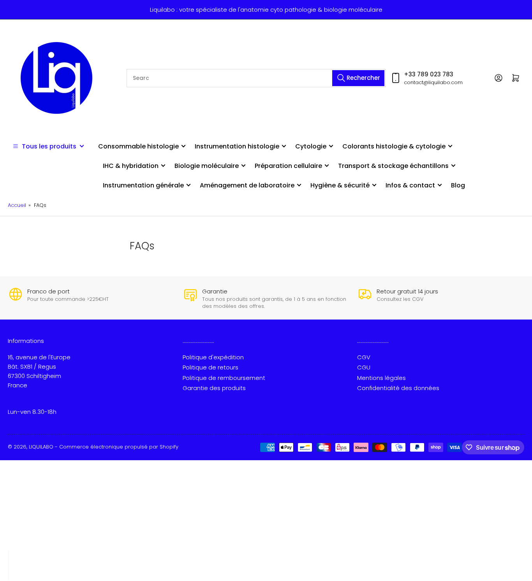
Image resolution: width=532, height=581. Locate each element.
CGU (363, 367)
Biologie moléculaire (206, 165)
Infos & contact (410, 185)
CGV (363, 357)
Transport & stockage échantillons (393, 165)
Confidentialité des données (398, 388)
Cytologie (310, 146)
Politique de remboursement (224, 378)
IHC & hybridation (131, 165)
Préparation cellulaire (288, 165)
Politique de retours (210, 367)
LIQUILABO (41, 446)
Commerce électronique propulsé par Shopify (118, 446)
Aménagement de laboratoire (247, 185)
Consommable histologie (138, 146)
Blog (458, 185)
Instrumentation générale (143, 185)
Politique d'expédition (213, 357)
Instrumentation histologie (237, 146)
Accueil (17, 205)
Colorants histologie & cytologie (394, 146)
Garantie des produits (214, 388)
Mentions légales (381, 378)
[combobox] (256, 78)
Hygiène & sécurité (340, 185)
